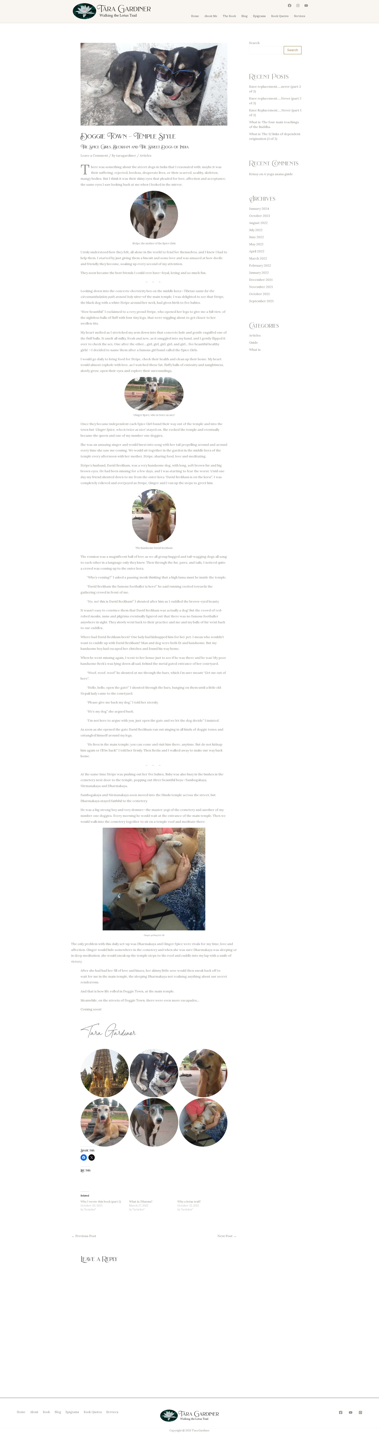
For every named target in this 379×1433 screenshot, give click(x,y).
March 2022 (258, 258)
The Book (229, 16)
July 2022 (256, 230)
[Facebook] (289, 5)
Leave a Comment (94, 155)
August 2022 (258, 223)
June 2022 (256, 237)
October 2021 (259, 294)
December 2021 (261, 280)
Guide (253, 342)
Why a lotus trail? (189, 1201)
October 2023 (259, 216)
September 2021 (261, 301)
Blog (244, 16)
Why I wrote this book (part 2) (101, 1201)
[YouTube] (306, 5)
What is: (255, 350)
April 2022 (256, 251)
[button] (154, 879)
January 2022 (259, 273)
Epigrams (259, 16)
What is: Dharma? (140, 1201)
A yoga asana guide (278, 174)
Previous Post (83, 1235)
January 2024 (259, 209)
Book (46, 1412)
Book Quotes (280, 16)
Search (254, 43)
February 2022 (260, 265)
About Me (211, 16)
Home (195, 16)
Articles (145, 155)
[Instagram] (298, 5)
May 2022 (256, 244)
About (34, 1412)
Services (299, 16)
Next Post (227, 1235)
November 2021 (261, 287)
